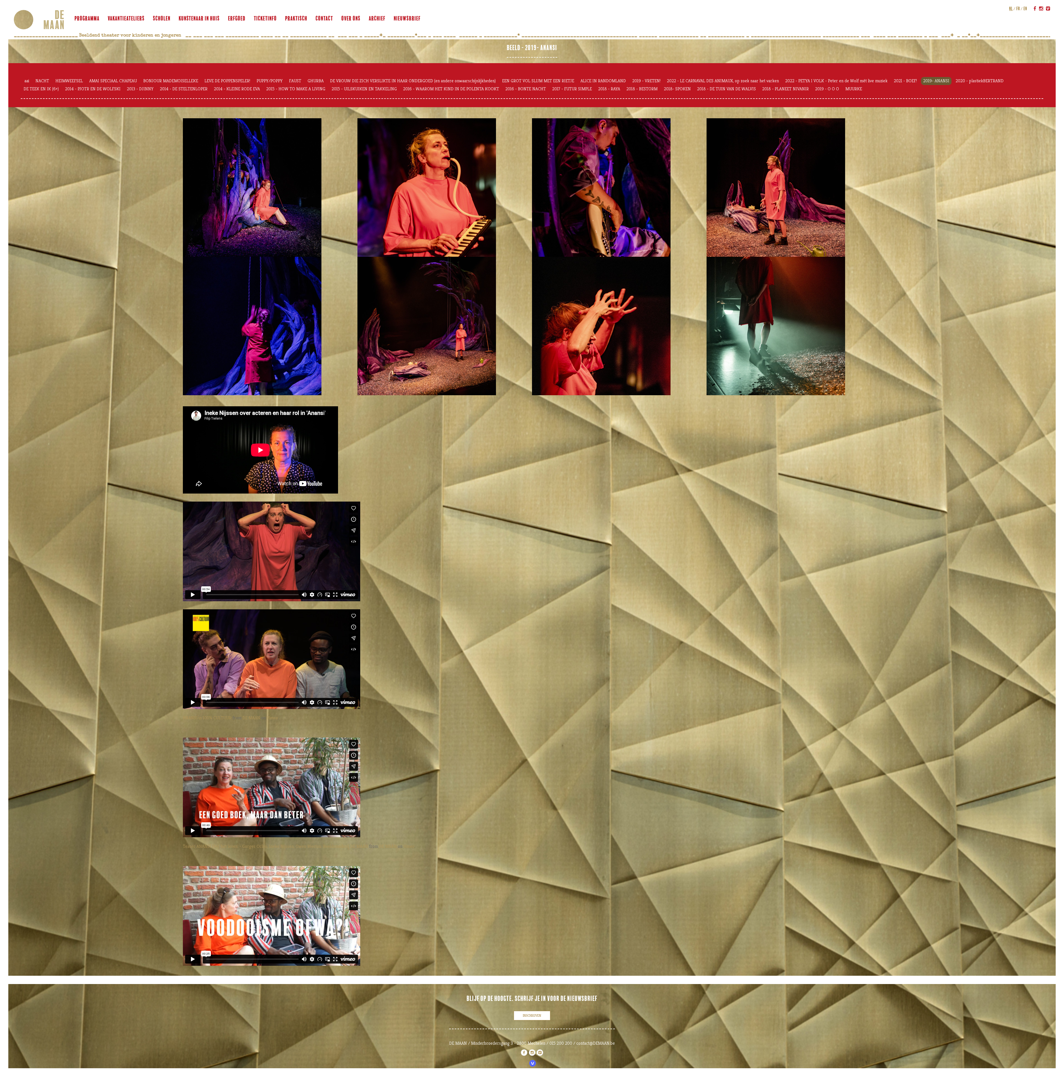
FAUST (295, 81)
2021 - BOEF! (905, 81)
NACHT (42, 81)
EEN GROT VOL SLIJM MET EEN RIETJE (538, 81)
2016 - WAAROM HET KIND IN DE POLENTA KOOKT (451, 89)
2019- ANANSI (936, 81)
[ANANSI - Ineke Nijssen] (444, 187)
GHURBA (316, 81)
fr (1018, 8)
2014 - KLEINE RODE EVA (237, 89)
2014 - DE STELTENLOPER (184, 89)
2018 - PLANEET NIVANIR (785, 89)
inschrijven (532, 1015)
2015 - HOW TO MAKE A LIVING (295, 89)
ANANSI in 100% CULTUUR (207, 718)
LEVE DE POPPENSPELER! (227, 81)
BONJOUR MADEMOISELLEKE (170, 81)
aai (26, 81)
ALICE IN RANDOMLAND (603, 81)
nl (1011, 8)
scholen (161, 18)
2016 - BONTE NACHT (525, 89)
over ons (350, 18)
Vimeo (272, 718)
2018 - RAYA (609, 89)
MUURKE (853, 89)
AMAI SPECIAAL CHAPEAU (113, 81)
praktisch (296, 18)
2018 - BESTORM (642, 89)
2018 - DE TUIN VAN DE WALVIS (726, 89)
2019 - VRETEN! (646, 81)
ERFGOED (236, 18)
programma (87, 18)
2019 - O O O (827, 89)
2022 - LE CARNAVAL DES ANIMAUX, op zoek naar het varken (723, 81)
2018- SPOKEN (677, 89)
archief (377, 18)
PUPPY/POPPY (270, 81)
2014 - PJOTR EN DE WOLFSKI (93, 89)
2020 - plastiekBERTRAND (980, 81)
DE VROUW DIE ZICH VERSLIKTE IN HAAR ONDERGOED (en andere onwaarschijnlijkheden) (413, 81)
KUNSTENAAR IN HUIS (199, 18)
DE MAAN (251, 718)
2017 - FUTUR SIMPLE (572, 89)
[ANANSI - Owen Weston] (619, 187)
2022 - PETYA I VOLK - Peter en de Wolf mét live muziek (836, 81)
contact (324, 18)
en (1025, 8)
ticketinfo (265, 18)
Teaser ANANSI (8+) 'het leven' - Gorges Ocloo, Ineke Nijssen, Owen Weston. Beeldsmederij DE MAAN (275, 846)
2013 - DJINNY (140, 89)
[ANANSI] (270, 187)
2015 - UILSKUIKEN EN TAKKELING (364, 89)
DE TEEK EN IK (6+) (41, 89)
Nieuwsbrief (407, 18)
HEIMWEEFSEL (69, 81)
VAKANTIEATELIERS (126, 18)
